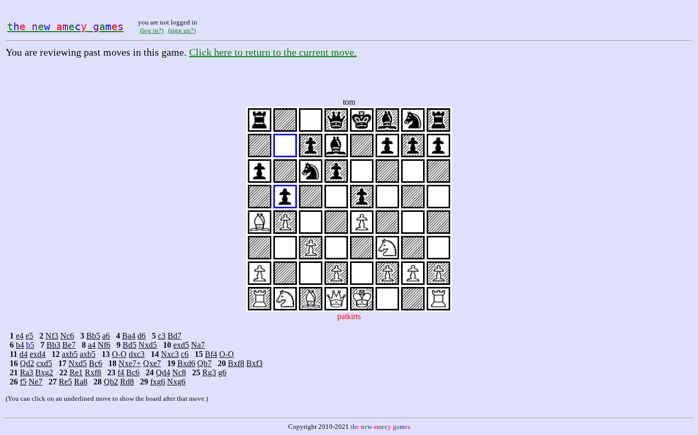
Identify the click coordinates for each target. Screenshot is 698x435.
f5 (23, 381)
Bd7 (174, 335)
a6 (106, 335)
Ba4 (128, 335)
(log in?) (152, 30)
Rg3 (209, 372)
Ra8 (80, 381)
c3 (162, 335)
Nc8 (179, 372)
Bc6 (95, 363)
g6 (222, 372)
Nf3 (51, 335)
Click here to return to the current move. (273, 52)
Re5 (65, 381)
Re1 (76, 372)
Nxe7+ (130, 363)
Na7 (198, 345)
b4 (20, 345)
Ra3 (26, 372)
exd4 (37, 354)
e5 (29, 335)
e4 (20, 335)
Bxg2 (44, 372)
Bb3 (53, 345)
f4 (121, 372)
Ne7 (35, 381)
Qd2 (27, 363)
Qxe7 (152, 363)
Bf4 (211, 354)
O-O (119, 354)
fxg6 (157, 381)
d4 (23, 354)
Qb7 (204, 363)
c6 (185, 354)
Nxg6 (176, 381)
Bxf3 (254, 363)
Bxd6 (186, 363)
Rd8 (127, 381)
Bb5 (93, 335)
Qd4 (163, 372)
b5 (30, 345)
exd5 (181, 345)
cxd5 (44, 363)
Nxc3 (170, 354)
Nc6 (67, 335)
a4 (92, 345)
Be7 (69, 345)
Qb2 (111, 381)
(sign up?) (182, 30)
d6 (141, 335)
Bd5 (129, 345)
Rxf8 (93, 372)
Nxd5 (147, 345)
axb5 (70, 354)
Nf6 (104, 345)
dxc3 (137, 354)
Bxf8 (236, 363)
